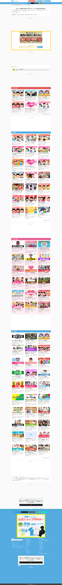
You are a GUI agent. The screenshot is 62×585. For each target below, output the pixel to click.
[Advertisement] (31, 24)
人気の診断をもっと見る (47, 457)
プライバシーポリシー (16, 543)
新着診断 (27, 543)
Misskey (41, 547)
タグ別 (27, 545)
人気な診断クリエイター (44, 539)
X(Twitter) (41, 543)
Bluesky (41, 546)
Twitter (29, 3)
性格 (26, 14)
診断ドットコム (18, 69)
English (33, 567)
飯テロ (30, 14)
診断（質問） (14, 14)
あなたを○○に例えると (21, 14)
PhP (27, 550)
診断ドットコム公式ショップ (44, 553)
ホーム (14, 542)
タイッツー (36, 3)
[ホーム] (11, 4)
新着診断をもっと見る (47, 220)
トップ (27, 549)
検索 (27, 546)
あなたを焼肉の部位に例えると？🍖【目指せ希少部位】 (31, 8)
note (41, 551)
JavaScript (28, 551)
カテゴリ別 (28, 544)
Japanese (29, 567)
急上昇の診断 (28, 539)
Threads (33, 3)
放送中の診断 (28, 540)
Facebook (41, 549)
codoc (43, 565)
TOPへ (31, 509)
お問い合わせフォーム (40, 479)
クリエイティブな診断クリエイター (45, 540)
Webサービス (28, 552)
